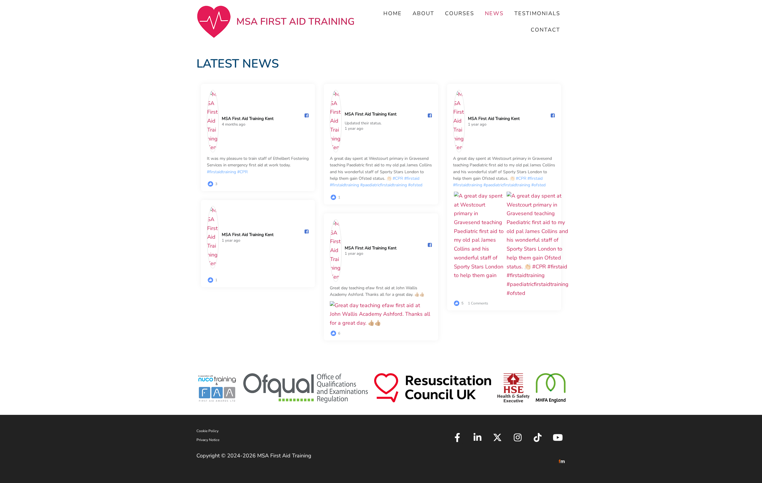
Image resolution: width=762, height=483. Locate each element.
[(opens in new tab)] (216, 387)
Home (392, 13)
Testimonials (537, 13)
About (423, 13)
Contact (545, 29)
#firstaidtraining (221, 172)
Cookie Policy (207, 431)
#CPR (242, 172)
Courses (459, 13)
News (494, 13)
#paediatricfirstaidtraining (383, 185)
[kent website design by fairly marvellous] (562, 461)
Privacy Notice (207, 439)
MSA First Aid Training (295, 21)
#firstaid (411, 178)
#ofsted (415, 185)
